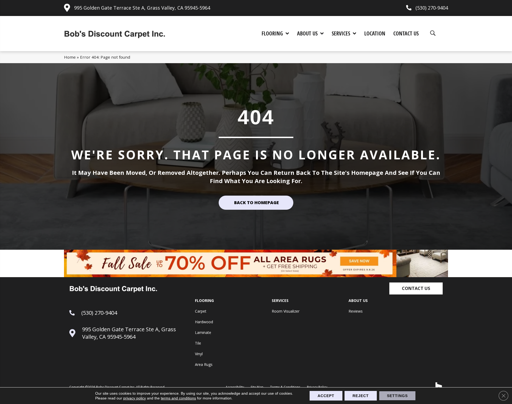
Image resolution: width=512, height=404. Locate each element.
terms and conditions (178, 398)
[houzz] (439, 385)
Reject (361, 396)
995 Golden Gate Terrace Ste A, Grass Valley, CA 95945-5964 (142, 8)
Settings (397, 396)
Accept (326, 396)
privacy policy (134, 398)
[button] (416, 288)
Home (70, 57)
